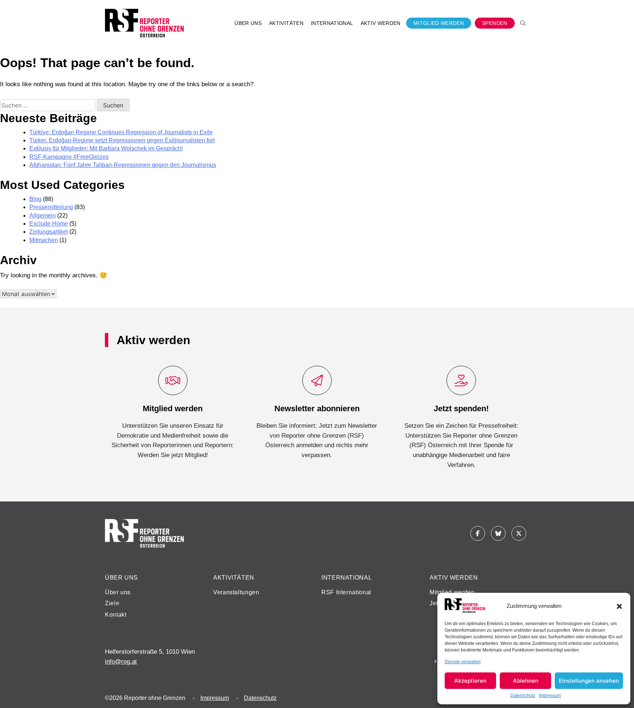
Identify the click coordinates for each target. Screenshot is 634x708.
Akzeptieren (470, 680)
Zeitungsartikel (48, 232)
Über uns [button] (248, 23)
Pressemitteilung (51, 207)
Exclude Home (48, 223)
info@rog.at (121, 661)
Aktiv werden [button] (381, 23)
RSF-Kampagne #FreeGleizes (69, 157)
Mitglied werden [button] (438, 23)
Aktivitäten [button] (286, 23)
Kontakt (115, 615)
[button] (619, 605)
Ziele (112, 603)
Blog (35, 199)
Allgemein (42, 215)
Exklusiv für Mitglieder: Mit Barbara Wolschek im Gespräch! (106, 148)
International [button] (332, 23)
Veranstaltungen (236, 592)
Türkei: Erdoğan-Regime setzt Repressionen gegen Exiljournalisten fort (122, 140)
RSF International (346, 592)
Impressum (550, 695)
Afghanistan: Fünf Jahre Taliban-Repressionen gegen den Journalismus (122, 165)
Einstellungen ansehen (589, 680)
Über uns (118, 592)
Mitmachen (43, 240)
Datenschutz (522, 695)
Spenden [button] (494, 23)
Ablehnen (525, 680)
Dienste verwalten (463, 661)
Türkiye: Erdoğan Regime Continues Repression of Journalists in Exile (121, 132)
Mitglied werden (452, 592)
